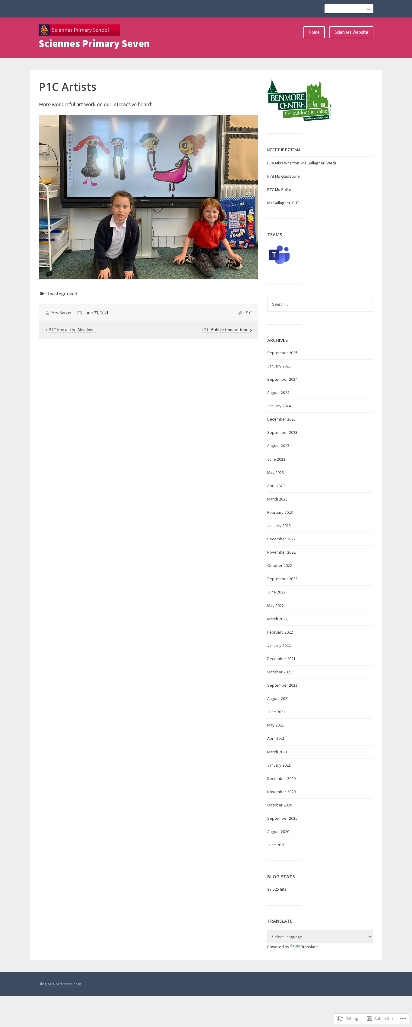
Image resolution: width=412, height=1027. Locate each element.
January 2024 (279, 406)
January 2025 (279, 366)
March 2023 (277, 499)
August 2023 (278, 445)
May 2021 (275, 725)
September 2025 (282, 352)
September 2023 (282, 432)
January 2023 (279, 525)
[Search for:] (320, 304)
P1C (248, 313)
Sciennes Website (351, 32)
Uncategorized (61, 294)
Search (368, 8)
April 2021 (276, 738)
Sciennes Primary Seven (94, 43)
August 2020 (278, 831)
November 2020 (281, 791)
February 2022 (280, 632)
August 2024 (278, 392)
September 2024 (282, 379)
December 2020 (281, 778)
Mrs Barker (61, 313)
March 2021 (277, 752)
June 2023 (276, 459)
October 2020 (279, 805)
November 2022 (281, 552)
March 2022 (277, 619)
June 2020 (276, 844)
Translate (309, 946)
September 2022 (282, 578)
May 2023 (275, 472)
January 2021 (279, 765)
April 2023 (276, 485)
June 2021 (276, 711)
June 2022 (276, 592)
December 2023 (281, 419)
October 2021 (279, 672)
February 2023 (280, 512)
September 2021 (282, 685)
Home (314, 32)
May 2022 (275, 605)
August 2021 (278, 698)
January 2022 (279, 645)
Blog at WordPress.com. (60, 984)
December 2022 (281, 539)
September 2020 (282, 818)
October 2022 (279, 565)
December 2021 (281, 658)
